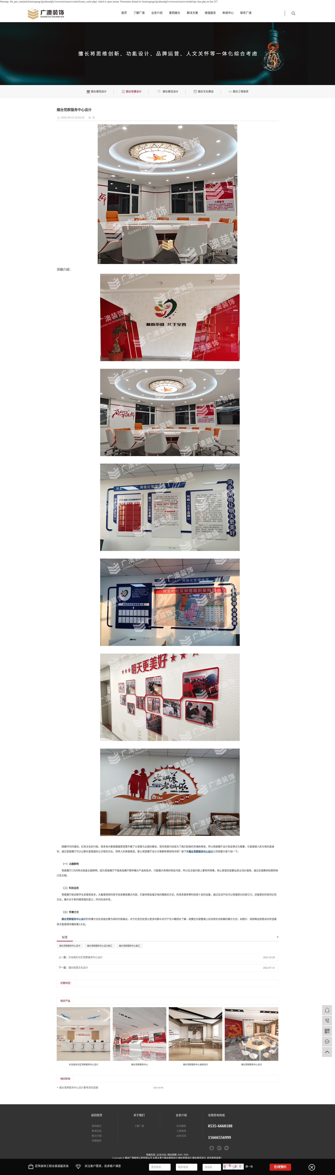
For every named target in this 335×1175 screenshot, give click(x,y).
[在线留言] (327, 1041)
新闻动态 (97, 1131)
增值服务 (210, 12)
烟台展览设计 (199, 1157)
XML (186, 1154)
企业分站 (161, 1154)
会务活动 (181, 1135)
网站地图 (172, 1154)
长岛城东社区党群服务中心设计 (85, 957)
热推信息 (150, 1154)
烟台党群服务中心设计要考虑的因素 (78, 1087)
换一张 (249, 1166)
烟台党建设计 (185, 1157)
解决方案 (192, 12)
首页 (124, 12)
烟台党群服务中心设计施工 (99, 946)
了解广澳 (139, 12)
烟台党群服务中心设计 (69, 946)
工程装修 (181, 1131)
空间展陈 (181, 1126)
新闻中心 (228, 12)
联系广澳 (245, 12)
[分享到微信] (226, 1147)
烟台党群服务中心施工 (129, 946)
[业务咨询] (327, 1010)
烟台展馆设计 (171, 1157)
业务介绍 (156, 12)
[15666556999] (327, 1021)
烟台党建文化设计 (78, 967)
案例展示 (174, 12)
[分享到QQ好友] (211, 1147)
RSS (180, 1154)
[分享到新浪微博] (218, 1147)
